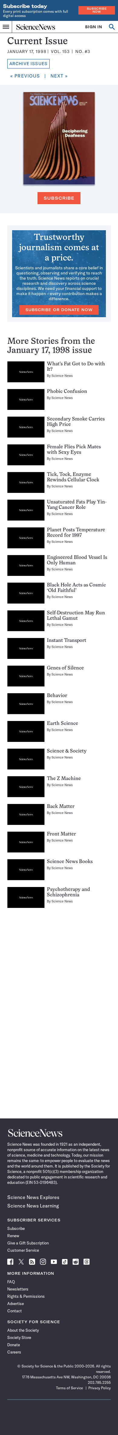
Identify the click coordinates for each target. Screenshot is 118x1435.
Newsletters (17, 1289)
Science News (62, 376)
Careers (14, 1352)
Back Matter (60, 806)
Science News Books (70, 861)
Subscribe (59, 198)
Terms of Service (69, 1388)
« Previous (25, 76)
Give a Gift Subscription (28, 1243)
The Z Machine (64, 778)
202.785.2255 (99, 1382)
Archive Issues (28, 63)
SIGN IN (93, 27)
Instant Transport (66, 640)
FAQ (11, 1281)
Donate (13, 1344)
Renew (13, 1235)
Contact (14, 1310)
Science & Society (67, 751)
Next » (59, 76)
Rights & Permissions (26, 1296)
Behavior (57, 695)
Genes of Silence (65, 668)
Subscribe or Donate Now (59, 309)
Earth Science (62, 723)
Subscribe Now (97, 10)
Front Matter (61, 834)
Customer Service (23, 1250)
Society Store (19, 1337)
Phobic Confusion (67, 391)
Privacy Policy (99, 1388)
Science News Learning (33, 1206)
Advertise (15, 1303)
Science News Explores (33, 1197)
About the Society (23, 1330)
